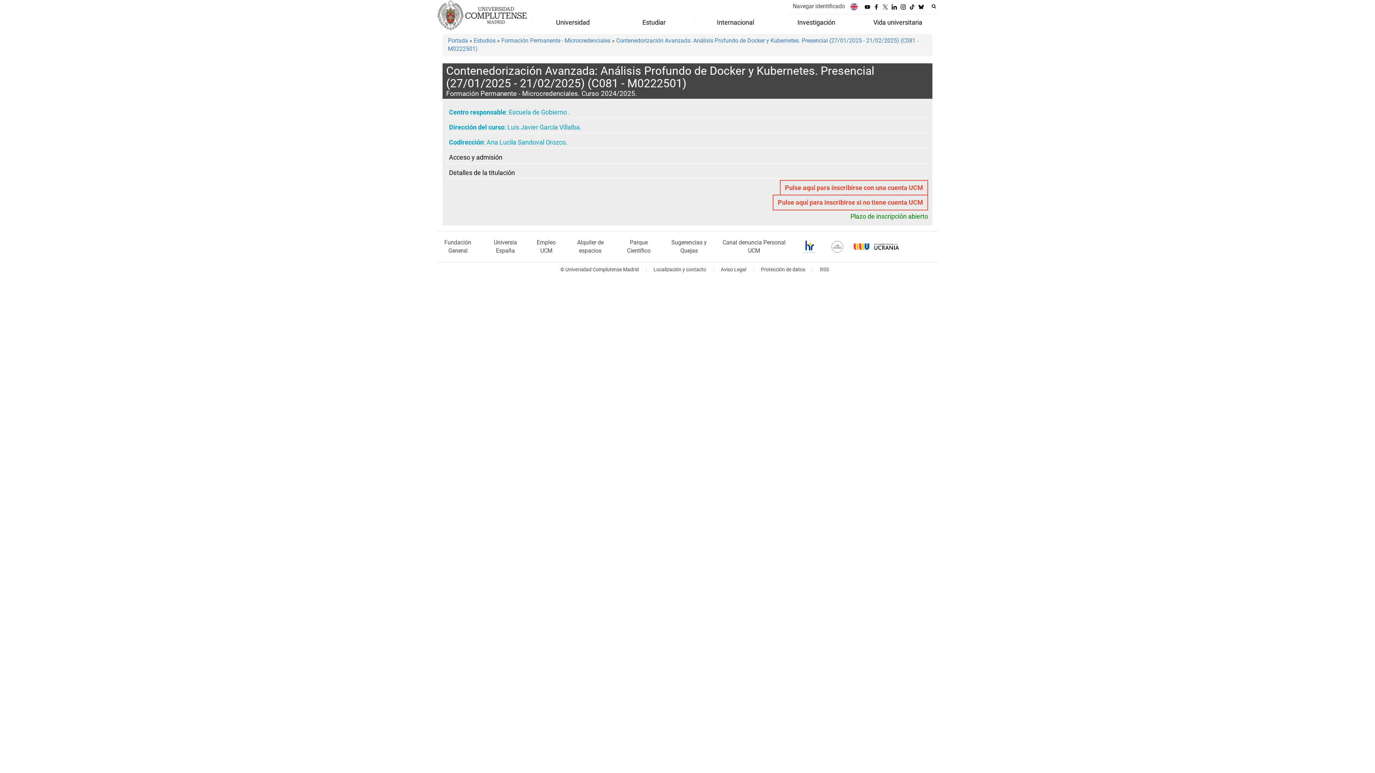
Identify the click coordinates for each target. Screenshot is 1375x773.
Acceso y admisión (475, 157)
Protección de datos (783, 270)
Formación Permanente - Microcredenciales (556, 40)
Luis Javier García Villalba (543, 127)
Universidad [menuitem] (573, 22)
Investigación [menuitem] (816, 22)
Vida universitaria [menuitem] (897, 22)
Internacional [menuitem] (735, 22)
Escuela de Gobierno (538, 112)
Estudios (485, 40)
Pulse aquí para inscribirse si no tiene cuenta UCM (850, 202)
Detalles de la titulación (482, 172)
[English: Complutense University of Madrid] (854, 7)
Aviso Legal (733, 270)
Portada (458, 40)
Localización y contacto (679, 270)
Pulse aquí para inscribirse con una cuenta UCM (854, 187)
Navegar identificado (819, 6)
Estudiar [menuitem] (654, 22)
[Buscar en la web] (934, 6)
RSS (824, 270)
